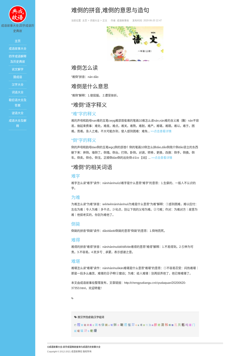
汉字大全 (18, 84)
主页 (18, 41)
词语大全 (18, 92)
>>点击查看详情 (161, 131)
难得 (75, 240)
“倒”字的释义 (83, 140)
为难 (75, 197)
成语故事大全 (17, 48)
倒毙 (75, 224)
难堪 (75, 261)
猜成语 (17, 77)
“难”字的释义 (83, 113)
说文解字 (18, 69)
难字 (75, 176)
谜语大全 (18, 113)
